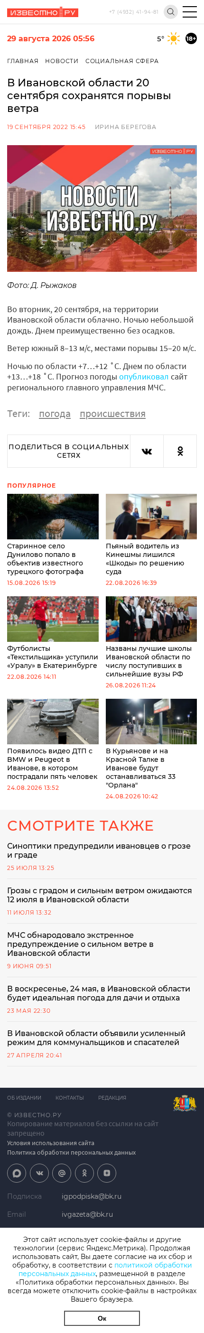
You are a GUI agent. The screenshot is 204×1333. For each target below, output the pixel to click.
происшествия (113, 413)
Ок (102, 1318)
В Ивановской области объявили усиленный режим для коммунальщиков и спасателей (96, 1038)
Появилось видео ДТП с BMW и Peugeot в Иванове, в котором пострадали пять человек (52, 764)
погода (55, 413)
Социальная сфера (122, 61)
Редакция (112, 1098)
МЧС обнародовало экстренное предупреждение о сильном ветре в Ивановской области (80, 944)
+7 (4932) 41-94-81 (134, 12)
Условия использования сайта (50, 1143)
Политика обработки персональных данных (71, 1152)
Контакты (70, 1098)
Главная (23, 61)
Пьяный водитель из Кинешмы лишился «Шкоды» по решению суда (145, 559)
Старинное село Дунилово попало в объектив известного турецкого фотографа (45, 559)
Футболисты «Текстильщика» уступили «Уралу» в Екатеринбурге (52, 657)
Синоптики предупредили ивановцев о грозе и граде (99, 851)
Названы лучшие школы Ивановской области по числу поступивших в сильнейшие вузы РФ (149, 661)
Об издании (24, 1098)
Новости (62, 61)
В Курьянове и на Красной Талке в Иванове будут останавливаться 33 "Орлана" (141, 768)
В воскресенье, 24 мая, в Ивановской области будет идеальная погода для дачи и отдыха (98, 993)
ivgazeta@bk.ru (87, 1214)
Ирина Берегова (126, 126)
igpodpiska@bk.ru (91, 1196)
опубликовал (144, 376)
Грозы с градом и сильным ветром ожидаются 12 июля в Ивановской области (99, 895)
